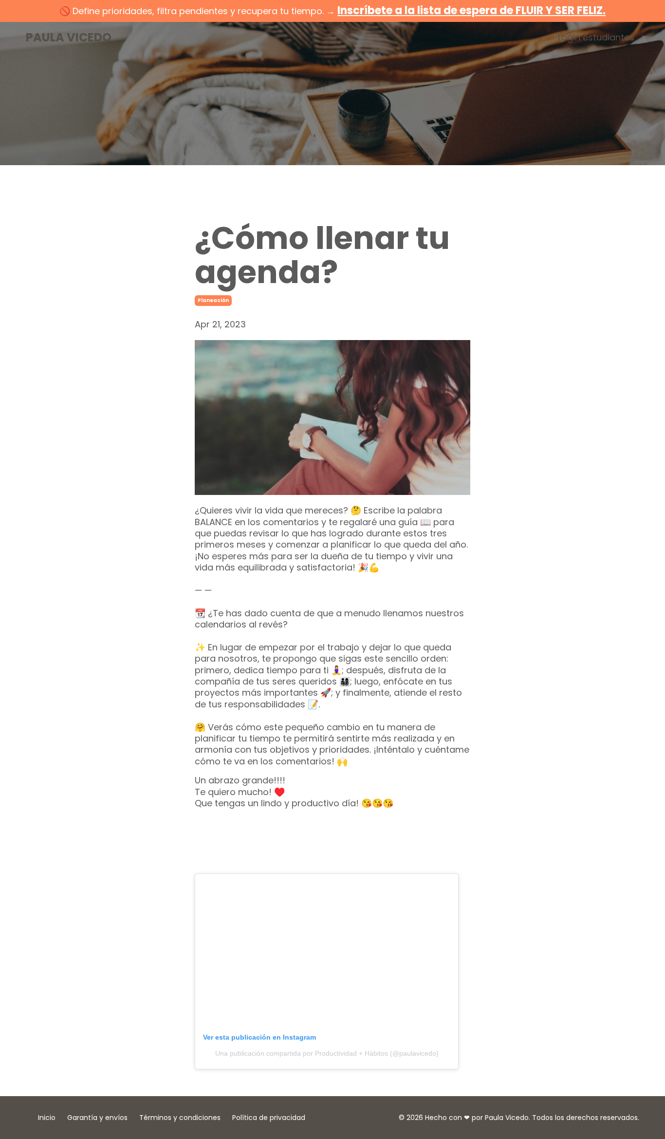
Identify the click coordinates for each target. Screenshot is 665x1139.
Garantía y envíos (97, 1117)
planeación (213, 300)
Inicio (46, 1117)
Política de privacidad (268, 1117)
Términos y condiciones (180, 1117)
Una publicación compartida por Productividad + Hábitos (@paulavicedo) (327, 1053)
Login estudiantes (596, 37)
